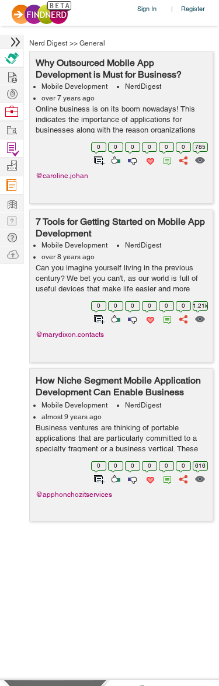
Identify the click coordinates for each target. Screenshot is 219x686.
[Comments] (165, 159)
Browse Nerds (11, 92)
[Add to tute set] (98, 159)
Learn (11, 185)
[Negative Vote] (131, 159)
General (92, 43)
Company (11, 166)
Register (193, 8)
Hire (11, 58)
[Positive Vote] (114, 159)
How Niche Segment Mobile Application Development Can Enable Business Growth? (118, 392)
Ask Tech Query (11, 236)
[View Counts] (199, 159)
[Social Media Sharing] (182, 159)
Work (11, 112)
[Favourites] (149, 159)
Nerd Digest (48, 43)
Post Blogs (11, 253)
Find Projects (11, 129)
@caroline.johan (62, 176)
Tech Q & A (11, 220)
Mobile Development (74, 86)
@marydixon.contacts (70, 334)
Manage (11, 149)
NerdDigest (143, 86)
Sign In (147, 8)
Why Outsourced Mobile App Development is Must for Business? (109, 68)
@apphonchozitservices (74, 494)
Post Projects (11, 75)
